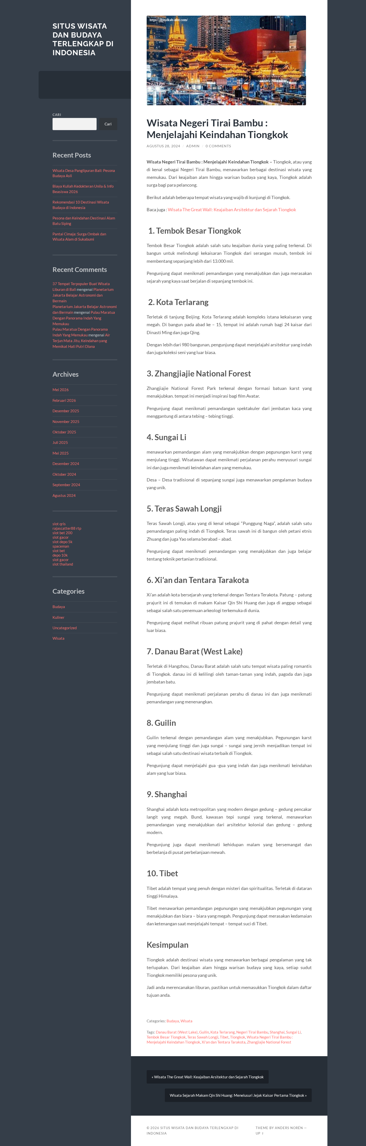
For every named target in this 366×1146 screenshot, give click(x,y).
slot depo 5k (62, 541)
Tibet (224, 1037)
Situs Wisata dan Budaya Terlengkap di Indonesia (83, 39)
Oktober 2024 (64, 474)
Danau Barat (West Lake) (177, 1032)
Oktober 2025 (64, 432)
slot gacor (61, 537)
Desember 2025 (66, 411)
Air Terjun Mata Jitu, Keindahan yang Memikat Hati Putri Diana (81, 341)
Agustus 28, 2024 (163, 146)
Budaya (59, 606)
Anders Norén (289, 1128)
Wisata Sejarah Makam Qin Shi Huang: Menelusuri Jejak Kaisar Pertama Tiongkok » (238, 1095)
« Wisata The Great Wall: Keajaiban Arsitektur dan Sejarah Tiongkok (208, 1077)
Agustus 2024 (64, 495)
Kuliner (58, 617)
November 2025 (66, 421)
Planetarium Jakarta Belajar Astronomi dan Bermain (83, 295)
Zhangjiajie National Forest (269, 1042)
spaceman (61, 546)
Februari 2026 (64, 400)
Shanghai (277, 1032)
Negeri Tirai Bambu (252, 1032)
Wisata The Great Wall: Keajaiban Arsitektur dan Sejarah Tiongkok (232, 209)
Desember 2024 (66, 463)
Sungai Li (293, 1032)
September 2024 (66, 484)
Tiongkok (237, 1037)
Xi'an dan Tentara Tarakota (223, 1042)
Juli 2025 (60, 442)
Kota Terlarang (222, 1032)
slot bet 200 (62, 532)
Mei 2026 (61, 389)
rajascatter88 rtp (67, 528)
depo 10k (60, 555)
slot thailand (63, 564)
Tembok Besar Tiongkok (166, 1037)
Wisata (58, 638)
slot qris (59, 523)
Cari (57, 115)
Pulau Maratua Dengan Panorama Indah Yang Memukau (84, 318)
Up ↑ (260, 1133)
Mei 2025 (61, 453)
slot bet (59, 550)
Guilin (204, 1032)
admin (193, 146)
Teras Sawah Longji (202, 1037)
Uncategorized (65, 627)
